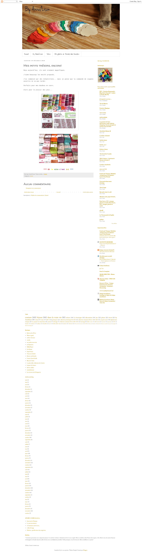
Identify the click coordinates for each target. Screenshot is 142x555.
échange (55, 322)
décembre (27, 389)
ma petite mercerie (32, 342)
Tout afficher (114, 223)
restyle (28, 340)
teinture (71, 323)
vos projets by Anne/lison (38, 322)
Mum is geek (30, 335)
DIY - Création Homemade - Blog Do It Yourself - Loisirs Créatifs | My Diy (107, 93)
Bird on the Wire (31, 333)
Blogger (85, 550)
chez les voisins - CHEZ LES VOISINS (107, 279)
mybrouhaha (103, 117)
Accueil (26, 54)
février (27, 387)
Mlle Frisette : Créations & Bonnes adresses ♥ (107, 159)
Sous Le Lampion (104, 271)
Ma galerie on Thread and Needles (67, 54)
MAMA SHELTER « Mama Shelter (107, 275)
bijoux (39, 317)
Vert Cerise (103, 113)
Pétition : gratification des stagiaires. (36, 530)
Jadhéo (102, 219)
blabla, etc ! (103, 145)
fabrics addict (30, 367)
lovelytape (29, 349)
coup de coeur (104, 320)
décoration (88, 318)
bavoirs (27, 323)
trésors (31, 176)
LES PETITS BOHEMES (106, 242)
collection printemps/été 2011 (68, 320)
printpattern (30, 344)
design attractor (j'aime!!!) (107, 250)
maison (65, 323)
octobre (27, 410)
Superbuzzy (30, 351)
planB (101, 210)
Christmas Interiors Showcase (107, 251)
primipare (55, 320)
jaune (110, 323)
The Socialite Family (105, 154)
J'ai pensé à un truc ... (106, 99)
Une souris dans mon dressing (105, 182)
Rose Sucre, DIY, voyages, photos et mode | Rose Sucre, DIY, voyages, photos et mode (107, 203)
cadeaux (39, 323)
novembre (28, 407)
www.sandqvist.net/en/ (107, 291)
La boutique (78, 318)
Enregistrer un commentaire (33, 188)
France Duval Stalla (32, 358)
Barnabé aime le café (105, 192)
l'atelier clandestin (105, 164)
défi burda (97, 321)
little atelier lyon (57, 323)
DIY (114, 321)
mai (26, 382)
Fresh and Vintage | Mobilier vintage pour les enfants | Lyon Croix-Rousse (108, 175)
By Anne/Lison (38, 54)
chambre (45, 323)
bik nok (90, 323)
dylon (94, 323)
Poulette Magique (105, 108)
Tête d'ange (103, 187)
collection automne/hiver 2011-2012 (69, 322)
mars (26, 398)
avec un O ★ (103, 169)
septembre (28, 391)
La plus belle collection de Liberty (35, 363)
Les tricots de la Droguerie (34, 372)
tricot (110, 318)
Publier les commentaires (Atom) (39, 195)
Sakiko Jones (103, 140)
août (26, 394)
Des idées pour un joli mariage (106, 257)
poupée (114, 323)
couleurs (33, 323)
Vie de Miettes (104, 103)
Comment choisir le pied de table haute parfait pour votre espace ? (107, 236)
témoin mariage (28, 325)
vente (42, 320)
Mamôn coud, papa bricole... (108, 197)
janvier (27, 403)
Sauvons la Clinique (32, 521)
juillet (26, 417)
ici (67, 169)
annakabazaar (30, 370)
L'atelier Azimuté (105, 136)
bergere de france (31, 365)
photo (103, 318)
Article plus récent (29, 192)
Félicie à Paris (104, 149)
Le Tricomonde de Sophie (107, 215)
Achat (36, 320)
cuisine (49, 322)
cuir (50, 323)
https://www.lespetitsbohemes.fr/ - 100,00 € (108, 244)
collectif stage (30, 528)
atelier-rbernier (31, 338)
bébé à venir (90, 321)
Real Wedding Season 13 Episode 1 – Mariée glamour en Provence (107, 260)
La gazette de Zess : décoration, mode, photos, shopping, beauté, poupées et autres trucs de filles (108, 124)
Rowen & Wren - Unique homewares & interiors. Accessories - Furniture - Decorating (106, 285)
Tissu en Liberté (31, 354)
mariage (83, 322)
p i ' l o (101, 268)
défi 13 (48, 320)
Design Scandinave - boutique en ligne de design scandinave (107, 295)
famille (98, 323)
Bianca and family (31, 356)
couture (28, 317)
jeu (97, 318)
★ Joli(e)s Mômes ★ (105, 131)
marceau (109, 321)
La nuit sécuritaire (32, 523)
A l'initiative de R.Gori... (33, 526)
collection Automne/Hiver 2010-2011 (88, 320)
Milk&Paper (30, 347)
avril (26, 384)
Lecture (103, 321)
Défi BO (85, 323)
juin (26, 380)
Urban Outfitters (104, 265)
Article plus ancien (88, 192)
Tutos (49, 54)
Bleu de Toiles (30, 361)
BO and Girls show (78, 323)
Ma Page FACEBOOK (103, 61)
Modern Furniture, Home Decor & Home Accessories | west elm (107, 301)
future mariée (104, 323)
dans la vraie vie (54, 317)
